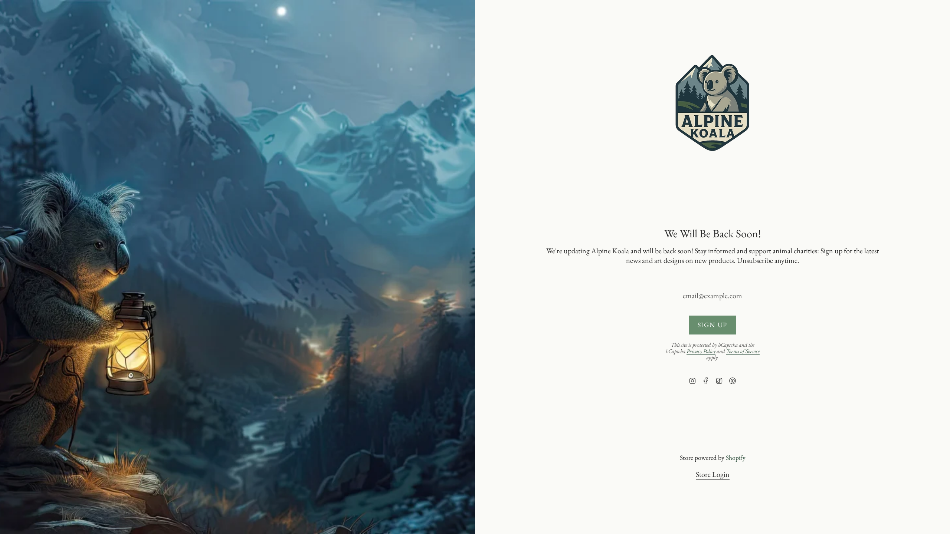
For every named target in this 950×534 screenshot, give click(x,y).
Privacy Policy (701, 351)
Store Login (713, 474)
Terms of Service (743, 351)
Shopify (736, 457)
